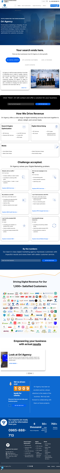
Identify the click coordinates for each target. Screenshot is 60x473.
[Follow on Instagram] (29, 466)
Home (19, 5)
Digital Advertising (37, 5)
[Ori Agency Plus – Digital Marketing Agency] (7, 5)
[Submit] (47, 1)
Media (44, 5)
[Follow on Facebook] (27, 466)
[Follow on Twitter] (30, 466)
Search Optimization (26, 5)
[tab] (13, 59)
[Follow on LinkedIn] (32, 466)
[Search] (15, 6)
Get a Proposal (54, 5)
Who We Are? (18, 10)
